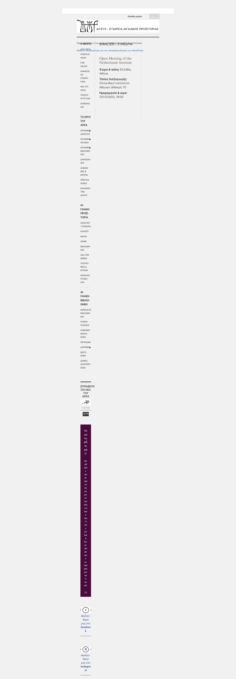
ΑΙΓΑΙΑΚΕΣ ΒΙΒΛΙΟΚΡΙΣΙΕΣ (85, 151)
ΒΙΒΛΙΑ (83, 237)
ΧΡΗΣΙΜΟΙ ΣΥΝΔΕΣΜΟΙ (85, 279)
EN (152, 16)
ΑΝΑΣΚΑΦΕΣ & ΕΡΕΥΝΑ (84, 171)
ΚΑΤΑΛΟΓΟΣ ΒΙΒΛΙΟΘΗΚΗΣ (85, 313)
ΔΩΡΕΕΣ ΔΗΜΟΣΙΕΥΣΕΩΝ (85, 364)
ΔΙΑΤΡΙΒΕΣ (85, 347)
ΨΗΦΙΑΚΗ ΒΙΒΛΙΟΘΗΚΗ (85, 333)
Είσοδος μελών (135, 17)
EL (157, 16)
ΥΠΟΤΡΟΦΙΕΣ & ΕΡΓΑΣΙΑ (84, 266)
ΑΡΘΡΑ (83, 242)
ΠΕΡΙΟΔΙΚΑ (85, 342)
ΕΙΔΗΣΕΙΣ (84, 231)
